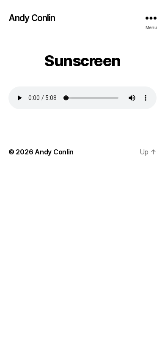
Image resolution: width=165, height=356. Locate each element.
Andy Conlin (31, 17)
